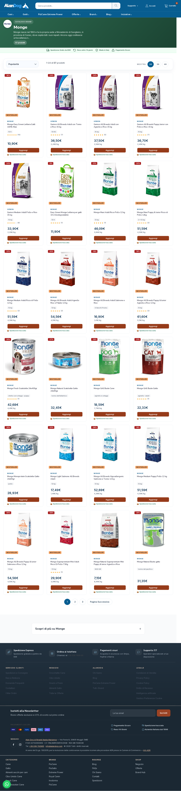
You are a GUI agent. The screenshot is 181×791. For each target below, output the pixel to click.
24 (150, 64)
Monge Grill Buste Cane (104, 388)
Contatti (95, 776)
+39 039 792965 (36, 746)
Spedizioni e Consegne (17, 673)
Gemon (53, 121)
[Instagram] (20, 744)
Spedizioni (97, 780)
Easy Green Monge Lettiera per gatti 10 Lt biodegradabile (66, 213)
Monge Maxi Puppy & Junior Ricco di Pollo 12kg (152, 213)
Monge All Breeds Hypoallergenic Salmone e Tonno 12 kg (109, 477)
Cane (8, 764)
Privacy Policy (142, 678)
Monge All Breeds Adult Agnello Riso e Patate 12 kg (64, 301)
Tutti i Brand (98, 688)
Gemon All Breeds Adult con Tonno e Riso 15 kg (65, 125)
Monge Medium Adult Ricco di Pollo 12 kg (22, 301)
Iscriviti (163, 713)
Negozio (139, 764)
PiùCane (53, 784)
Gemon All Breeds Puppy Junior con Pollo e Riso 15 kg (152, 125)
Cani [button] (10, 14)
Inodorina (53, 780)
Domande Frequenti (15, 683)
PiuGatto (53, 768)
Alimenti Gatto (55, 688)
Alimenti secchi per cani (17, 772)
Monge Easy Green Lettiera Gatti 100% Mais (21, 125)
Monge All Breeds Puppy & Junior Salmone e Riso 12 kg (21, 563)
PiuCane (53, 764)
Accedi (152, 6)
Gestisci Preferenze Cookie (149, 698)
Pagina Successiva (99, 602)
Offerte (138, 768)
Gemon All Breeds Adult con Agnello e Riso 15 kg (106, 125)
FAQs (94, 768)
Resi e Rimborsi (13, 678)
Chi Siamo (97, 673)
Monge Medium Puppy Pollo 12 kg (152, 476)
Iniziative (125, 14)
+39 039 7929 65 (75, 655)
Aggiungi (23, 150)
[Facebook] (13, 744)
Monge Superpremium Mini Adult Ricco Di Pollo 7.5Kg (64, 563)
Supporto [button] (133, 6)
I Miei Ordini (11, 693)
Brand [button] (93, 14)
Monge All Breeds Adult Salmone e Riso (109, 301)
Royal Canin (54, 776)
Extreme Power (56, 772)
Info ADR (146, 750)
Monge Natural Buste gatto (148, 562)
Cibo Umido (54, 678)
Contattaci (10, 688)
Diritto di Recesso (144, 688)
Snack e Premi (56, 683)
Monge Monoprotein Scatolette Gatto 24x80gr (23, 477)
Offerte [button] (75, 14)
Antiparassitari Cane (15, 784)
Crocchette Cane (57, 673)
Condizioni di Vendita (146, 673)
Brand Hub (140, 772)
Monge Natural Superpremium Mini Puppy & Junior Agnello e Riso (109, 563)
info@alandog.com (54, 746)
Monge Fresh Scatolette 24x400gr (22, 388)
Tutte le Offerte (56, 693)
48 (165, 64)
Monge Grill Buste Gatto (147, 388)
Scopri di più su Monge (50, 629)
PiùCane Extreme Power (50, 14)
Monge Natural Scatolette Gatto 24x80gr (64, 389)
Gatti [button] (25, 14)
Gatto (8, 768)
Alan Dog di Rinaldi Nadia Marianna (41, 740)
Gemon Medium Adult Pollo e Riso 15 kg (22, 213)
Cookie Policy (142, 683)
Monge (10, 121)
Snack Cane (11, 780)
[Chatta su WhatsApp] (7, 784)
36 (158, 64)
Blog (108, 14)
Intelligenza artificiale (146, 693)
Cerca (116, 6)
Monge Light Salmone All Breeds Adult (64, 477)
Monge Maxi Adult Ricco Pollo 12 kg (109, 212)
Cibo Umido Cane (14, 776)
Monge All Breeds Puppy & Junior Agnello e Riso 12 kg (151, 301)
